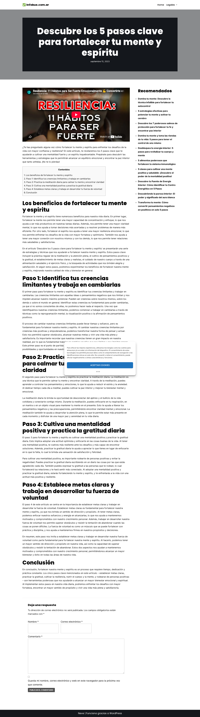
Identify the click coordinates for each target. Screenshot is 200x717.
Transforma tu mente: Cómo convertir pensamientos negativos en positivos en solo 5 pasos (156, 206)
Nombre (33, 621)
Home (160, 4)
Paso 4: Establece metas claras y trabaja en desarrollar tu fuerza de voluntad (63, 189)
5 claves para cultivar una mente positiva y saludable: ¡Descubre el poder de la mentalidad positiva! (156, 173)
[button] (177, 4)
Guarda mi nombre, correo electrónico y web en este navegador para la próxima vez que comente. (74, 682)
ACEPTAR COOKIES (100, 365)
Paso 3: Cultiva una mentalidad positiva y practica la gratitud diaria (58, 185)
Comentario (35, 636)
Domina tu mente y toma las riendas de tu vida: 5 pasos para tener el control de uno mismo (157, 139)
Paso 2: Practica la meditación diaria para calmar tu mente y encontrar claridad (64, 182)
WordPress (116, 713)
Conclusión (30, 192)
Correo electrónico (72, 621)
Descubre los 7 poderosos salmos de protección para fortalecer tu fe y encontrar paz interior (158, 127)
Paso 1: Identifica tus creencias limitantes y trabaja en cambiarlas (57, 178)
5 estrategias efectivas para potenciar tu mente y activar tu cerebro (154, 115)
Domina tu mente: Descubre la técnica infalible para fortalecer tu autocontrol (156, 102)
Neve (81, 713)
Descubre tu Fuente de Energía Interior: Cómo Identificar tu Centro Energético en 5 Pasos (157, 185)
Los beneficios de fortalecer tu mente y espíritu (48, 175)
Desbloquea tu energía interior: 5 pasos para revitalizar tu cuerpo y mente (155, 152)
